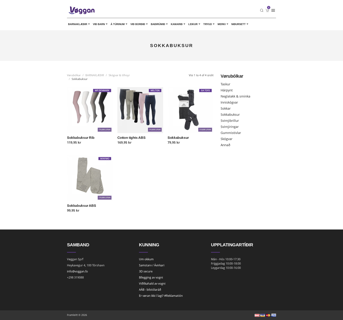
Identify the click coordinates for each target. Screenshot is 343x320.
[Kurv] (267, 10)
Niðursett (238, 24)
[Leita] (262, 10)
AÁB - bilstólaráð (150, 290)
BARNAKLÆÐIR (77, 24)
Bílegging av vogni (151, 277)
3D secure (146, 271)
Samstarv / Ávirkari (151, 265)
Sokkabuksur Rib (80, 138)
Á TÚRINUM (118, 24)
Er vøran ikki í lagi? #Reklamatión (161, 296)
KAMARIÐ (177, 24)
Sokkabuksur (178, 138)
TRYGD (207, 24)
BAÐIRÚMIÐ (158, 24)
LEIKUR (193, 24)
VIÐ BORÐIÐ (137, 24)
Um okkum (146, 259)
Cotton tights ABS (131, 138)
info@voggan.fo (77, 271)
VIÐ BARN (99, 24)
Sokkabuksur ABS (81, 205)
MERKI (222, 24)
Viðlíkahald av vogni (152, 283)
